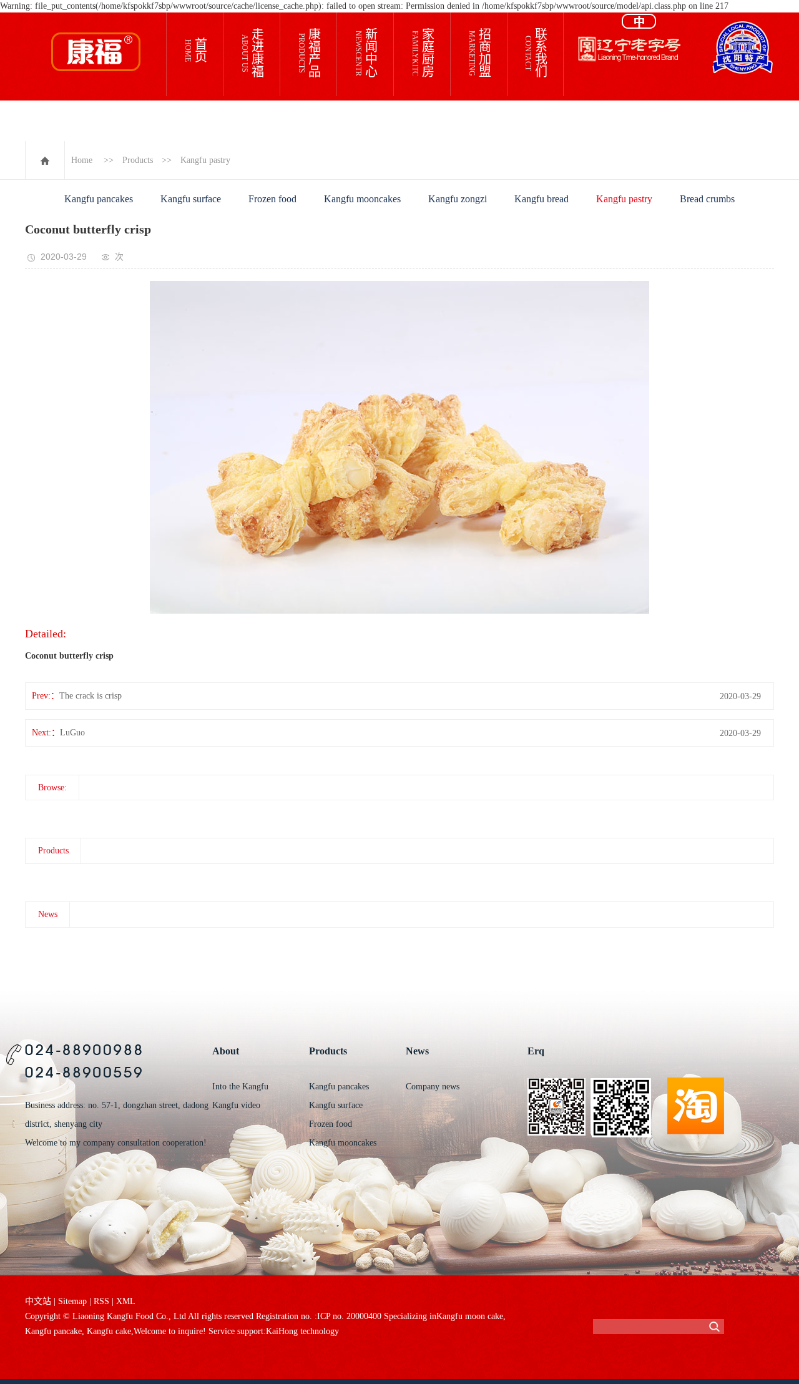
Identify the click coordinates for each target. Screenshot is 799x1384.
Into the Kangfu (240, 1086)
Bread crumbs (707, 199)
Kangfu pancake (53, 1331)
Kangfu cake (107, 1331)
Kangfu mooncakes (362, 199)
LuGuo (72, 732)
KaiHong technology (302, 1331)
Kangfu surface (190, 199)
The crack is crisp (90, 695)
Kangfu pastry (205, 160)
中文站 (38, 1301)
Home (81, 160)
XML (125, 1301)
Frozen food (272, 199)
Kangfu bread (541, 199)
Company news (432, 1086)
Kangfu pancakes (98, 199)
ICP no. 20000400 (349, 1316)
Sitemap (72, 1301)
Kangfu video (236, 1105)
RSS (101, 1301)
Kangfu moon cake (469, 1316)
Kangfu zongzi (457, 199)
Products (137, 160)
